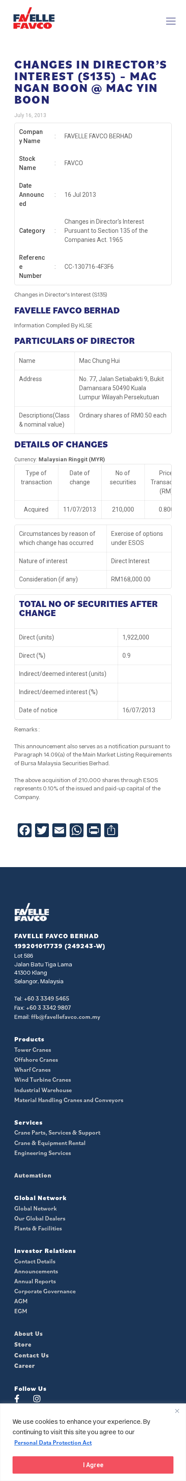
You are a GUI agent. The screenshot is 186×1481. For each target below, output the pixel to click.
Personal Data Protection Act (53, 1442)
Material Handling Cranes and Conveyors (68, 1100)
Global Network (35, 1208)
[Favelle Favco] (34, 17)
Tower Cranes (32, 1050)
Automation (32, 1175)
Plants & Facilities (38, 1228)
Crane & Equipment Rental (50, 1143)
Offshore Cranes (36, 1059)
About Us (28, 1333)
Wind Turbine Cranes (42, 1079)
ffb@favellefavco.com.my (65, 1017)
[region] (93, 1442)
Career (24, 1366)
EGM (20, 1311)
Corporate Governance (45, 1291)
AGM (21, 1301)
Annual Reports (35, 1281)
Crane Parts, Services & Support (57, 1132)
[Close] (177, 1411)
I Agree (93, 1464)
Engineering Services (42, 1153)
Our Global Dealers (39, 1218)
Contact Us (31, 1355)
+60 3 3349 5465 (46, 998)
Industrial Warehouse (43, 1090)
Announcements (36, 1271)
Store (23, 1344)
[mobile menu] (171, 20)
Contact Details (34, 1261)
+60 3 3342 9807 (48, 1007)
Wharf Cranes (32, 1069)
